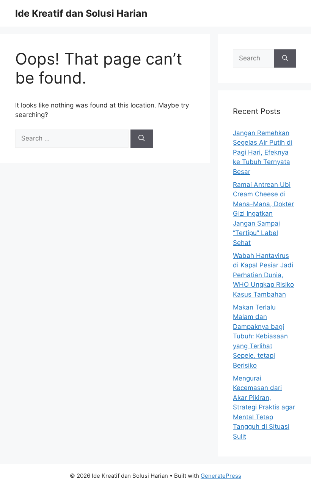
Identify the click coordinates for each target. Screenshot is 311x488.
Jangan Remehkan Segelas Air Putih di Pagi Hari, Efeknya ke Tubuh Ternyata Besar (262, 152)
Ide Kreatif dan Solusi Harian (81, 13)
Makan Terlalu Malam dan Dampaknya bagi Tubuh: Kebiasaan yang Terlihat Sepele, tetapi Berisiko (260, 336)
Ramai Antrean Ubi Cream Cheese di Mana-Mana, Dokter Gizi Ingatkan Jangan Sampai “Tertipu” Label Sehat (263, 213)
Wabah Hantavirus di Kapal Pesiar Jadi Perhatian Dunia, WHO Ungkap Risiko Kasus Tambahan (263, 275)
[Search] (141, 139)
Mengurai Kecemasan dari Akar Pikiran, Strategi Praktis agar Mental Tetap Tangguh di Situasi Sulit (264, 407)
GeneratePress (221, 475)
